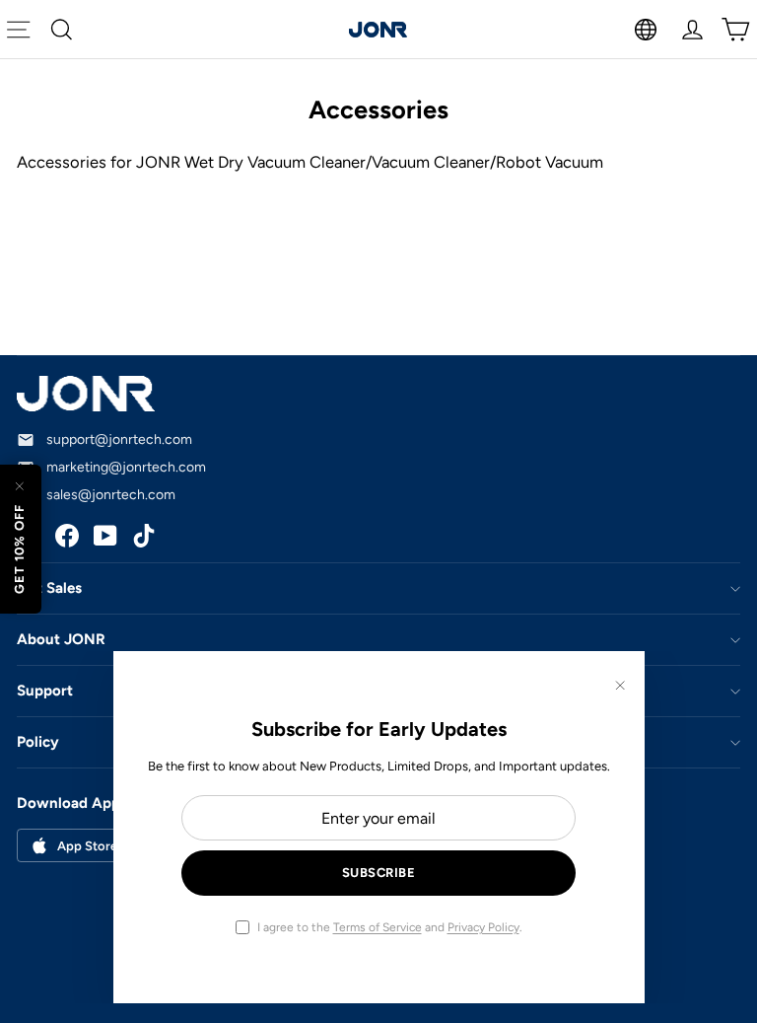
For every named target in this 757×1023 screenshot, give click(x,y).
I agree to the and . (389, 927)
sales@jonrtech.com (110, 494)
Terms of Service (377, 927)
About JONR (61, 639)
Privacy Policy (483, 927)
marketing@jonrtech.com (126, 467)
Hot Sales (49, 588)
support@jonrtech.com (119, 439)
